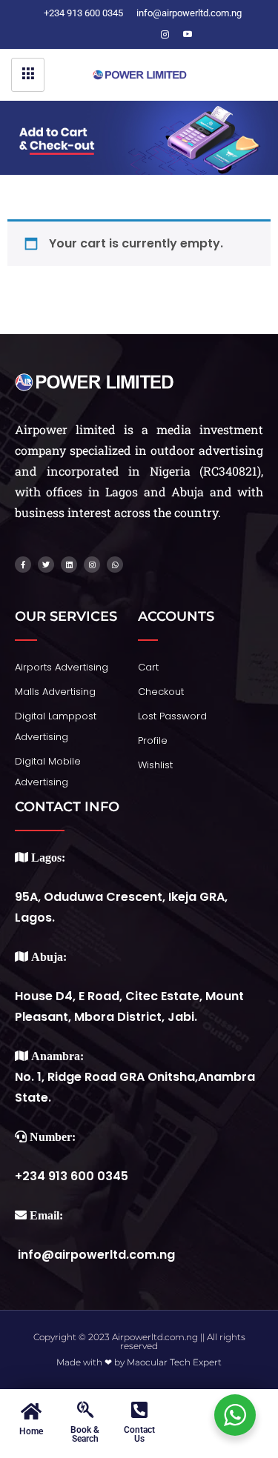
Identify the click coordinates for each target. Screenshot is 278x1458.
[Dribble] (187, 35)
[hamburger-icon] (27, 75)
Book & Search (84, 1434)
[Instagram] (165, 35)
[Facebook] (98, 35)
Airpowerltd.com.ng (155, 1336)
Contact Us (139, 1434)
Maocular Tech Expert (174, 1362)
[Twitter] (121, 35)
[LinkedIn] (143, 35)
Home (31, 1431)
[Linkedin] (69, 564)
